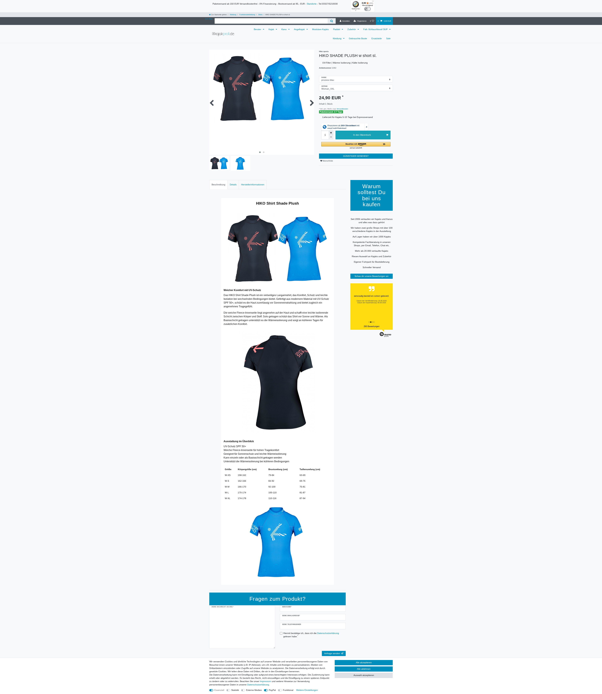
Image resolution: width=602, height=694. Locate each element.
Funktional (288, 690)
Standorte (312, 4)
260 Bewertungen (371, 326)
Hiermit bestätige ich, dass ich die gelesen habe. (311, 635)
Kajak (272, 29)
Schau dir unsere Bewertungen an (371, 276)
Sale (388, 38)
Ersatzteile (376, 38)
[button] (356, 145)
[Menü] (373, 2)
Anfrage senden (332, 653)
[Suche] (332, 21)
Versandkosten (342, 109)
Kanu (284, 29)
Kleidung (232, 15)
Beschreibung (218, 184)
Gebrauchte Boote (358, 38)
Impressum (265, 681)
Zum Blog (208, 19)
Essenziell (219, 690)
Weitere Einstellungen (307, 690)
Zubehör (351, 29)
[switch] (367, 9)
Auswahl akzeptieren (364, 675)
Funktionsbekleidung (247, 15)
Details (233, 184)
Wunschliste (327, 161)
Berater (258, 29)
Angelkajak (299, 29)
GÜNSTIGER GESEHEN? (356, 156)
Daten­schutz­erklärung (258, 684)
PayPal (272, 690)
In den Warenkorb (362, 135)
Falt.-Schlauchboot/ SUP (375, 29)
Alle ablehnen (363, 669)
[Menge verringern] (331, 137)
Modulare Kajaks (320, 29)
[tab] (218, 184)
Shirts (260, 15)
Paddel (337, 29)
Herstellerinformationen (252, 184)
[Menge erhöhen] (331, 133)
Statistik (235, 690)
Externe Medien (254, 690)
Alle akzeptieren (364, 662)
